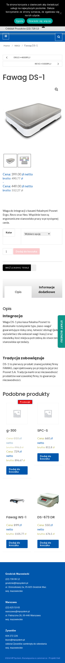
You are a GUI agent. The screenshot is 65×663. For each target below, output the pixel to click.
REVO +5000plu (43, 63)
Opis (18, 292)
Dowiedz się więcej (40, 21)
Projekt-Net (54, 658)
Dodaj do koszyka (26, 251)
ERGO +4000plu (22, 57)
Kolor (9, 232)
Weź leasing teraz (17, 267)
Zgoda (19, 21)
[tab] (18, 292)
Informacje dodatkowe (46, 289)
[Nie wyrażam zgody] (60, 13)
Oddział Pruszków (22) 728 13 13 (23, 28)
